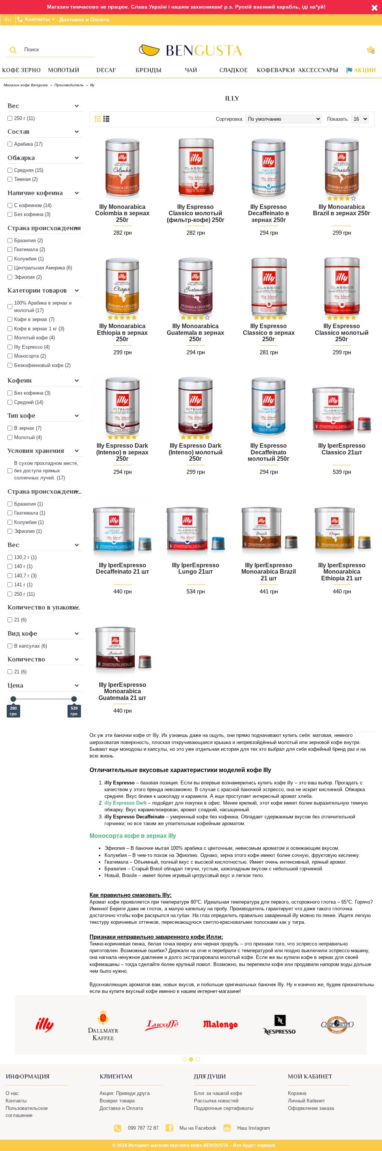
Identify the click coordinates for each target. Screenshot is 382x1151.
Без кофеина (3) (32, 393)
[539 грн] (74, 699)
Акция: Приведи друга (125, 1093)
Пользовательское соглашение (27, 1111)
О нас (12, 1093)
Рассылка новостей (216, 1101)
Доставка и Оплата (121, 1108)
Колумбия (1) (29, 522)
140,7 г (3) (25, 575)
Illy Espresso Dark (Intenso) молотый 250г (196, 452)
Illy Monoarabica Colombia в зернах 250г (122, 213)
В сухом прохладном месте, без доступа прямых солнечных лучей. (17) (46, 470)
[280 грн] (13, 699)
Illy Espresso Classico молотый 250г (342, 332)
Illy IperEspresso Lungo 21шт (195, 568)
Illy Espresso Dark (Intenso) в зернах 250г (122, 452)
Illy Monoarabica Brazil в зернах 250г (341, 210)
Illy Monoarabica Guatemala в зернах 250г (195, 332)
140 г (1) (23, 566)
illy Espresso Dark (125, 803)
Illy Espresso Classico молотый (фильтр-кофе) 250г (196, 213)
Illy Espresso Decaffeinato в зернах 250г (268, 213)
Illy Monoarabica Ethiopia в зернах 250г (122, 332)
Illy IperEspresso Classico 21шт (342, 449)
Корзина (297, 1093)
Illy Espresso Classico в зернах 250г (269, 332)
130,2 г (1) (25, 557)
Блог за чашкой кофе (218, 1093)
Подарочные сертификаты (223, 1108)
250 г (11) (24, 594)
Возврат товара (117, 1101)
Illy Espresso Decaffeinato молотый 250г (268, 452)
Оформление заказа (311, 1108)
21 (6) (20, 620)
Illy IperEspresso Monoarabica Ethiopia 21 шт (342, 571)
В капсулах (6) (30, 646)
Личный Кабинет (306, 1101)
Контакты (16, 1101)
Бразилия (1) (28, 504)
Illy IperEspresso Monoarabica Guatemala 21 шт (122, 691)
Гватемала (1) (29, 513)
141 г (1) (23, 584)
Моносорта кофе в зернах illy (133, 836)
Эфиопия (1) (28, 531)
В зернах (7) (27, 428)
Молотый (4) (28, 437)
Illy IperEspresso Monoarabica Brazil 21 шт (268, 571)
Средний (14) (28, 402)
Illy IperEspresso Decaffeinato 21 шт (122, 568)
